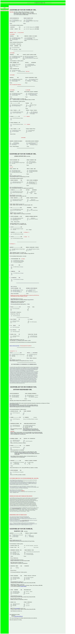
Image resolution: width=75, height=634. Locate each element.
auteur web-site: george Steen (14, 345)
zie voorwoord (17, 608)
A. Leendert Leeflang (22, 586)
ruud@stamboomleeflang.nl (18, 616)
